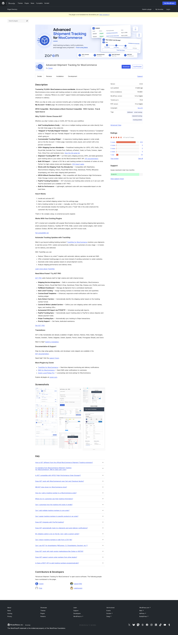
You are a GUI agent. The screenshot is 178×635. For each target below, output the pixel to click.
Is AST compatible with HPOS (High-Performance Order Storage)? (58, 475)
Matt (141, 610)
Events (108, 610)
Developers (77, 613)
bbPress (142, 613)
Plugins (42, 613)
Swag (108, 616)
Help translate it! (104, 14)
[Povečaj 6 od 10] (79, 411)
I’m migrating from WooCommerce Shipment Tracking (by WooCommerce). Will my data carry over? (53, 468)
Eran (40, 588)
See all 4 (140, 108)
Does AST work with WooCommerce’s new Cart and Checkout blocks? (59, 481)
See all (140, 158)
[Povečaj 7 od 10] (79, 420)
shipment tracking (137, 116)
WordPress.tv (78, 616)
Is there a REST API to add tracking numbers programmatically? (57, 563)
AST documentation (42, 354)
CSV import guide (78, 164)
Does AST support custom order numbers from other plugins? (56, 557)
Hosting (9, 613)
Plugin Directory (12, 9)
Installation (60, 76)
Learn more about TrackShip (45, 269)
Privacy (9, 616)
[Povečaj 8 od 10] (79, 435)
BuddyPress (143, 616)
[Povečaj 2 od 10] (55, 407)
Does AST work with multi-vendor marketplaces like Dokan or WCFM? (59, 551)
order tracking (138, 112)
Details (39, 76)
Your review (114, 158)
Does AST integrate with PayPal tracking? (49, 522)
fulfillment (130, 112)
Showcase (43, 607)
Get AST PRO (40, 325)
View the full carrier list (72, 153)
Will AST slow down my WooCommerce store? (51, 487)
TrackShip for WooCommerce (77, 242)
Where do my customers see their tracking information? (54, 499)
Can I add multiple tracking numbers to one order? (52, 510)
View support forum (117, 179)
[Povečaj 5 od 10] (79, 390)
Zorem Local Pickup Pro (46, 373)
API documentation (91, 159)
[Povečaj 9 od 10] (103, 390)
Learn (75, 607)
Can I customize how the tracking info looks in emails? (53, 505)
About (9, 607)
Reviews (49, 76)
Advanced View (116, 125)
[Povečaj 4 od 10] (55, 441)
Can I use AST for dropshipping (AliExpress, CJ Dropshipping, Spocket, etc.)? (61, 545)
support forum (54, 358)
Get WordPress (169, 3)
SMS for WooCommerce (46, 370)
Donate (109, 613)
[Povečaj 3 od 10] (55, 422)
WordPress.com (145, 607)
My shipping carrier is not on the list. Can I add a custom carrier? (57, 534)
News (9, 610)
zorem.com (53, 377)
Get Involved (110, 607)
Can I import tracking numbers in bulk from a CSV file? (53, 540)
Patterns (43, 616)
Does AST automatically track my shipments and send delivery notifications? (61, 528)
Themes (42, 610)
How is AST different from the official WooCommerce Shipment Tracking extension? (64, 462)
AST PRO (38, 278)
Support (140, 76)
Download (126, 66)
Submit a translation (52, 342)
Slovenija (27, 625)
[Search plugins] (27, 21)
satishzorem (78, 588)
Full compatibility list (42, 233)
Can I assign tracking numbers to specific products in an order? (56, 516)
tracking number (137, 119)
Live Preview (137, 66)
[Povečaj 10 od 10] (103, 407)
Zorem (50, 68)
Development (72, 76)
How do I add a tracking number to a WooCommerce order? (56, 493)
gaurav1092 (78, 584)
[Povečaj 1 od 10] (55, 390)
